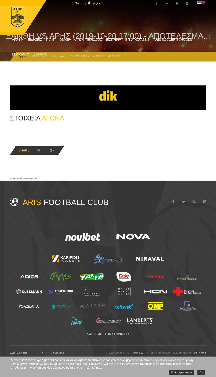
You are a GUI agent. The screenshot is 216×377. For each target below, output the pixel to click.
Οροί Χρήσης (18, 352)
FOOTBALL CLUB (65, 202)
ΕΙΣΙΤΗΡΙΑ (113, 39)
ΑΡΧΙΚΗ (18, 39)
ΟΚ (201, 372)
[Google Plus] (51, 150)
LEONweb (199, 352)
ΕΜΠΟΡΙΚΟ (20, 54)
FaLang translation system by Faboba (23, 178)
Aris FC (138, 352)
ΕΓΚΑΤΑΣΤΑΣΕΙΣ (137, 39)
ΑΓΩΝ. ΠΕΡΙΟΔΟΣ (88, 39)
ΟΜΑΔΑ (65, 39)
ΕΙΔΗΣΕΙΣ (35, 39)
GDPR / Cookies (53, 352)
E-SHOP (40, 54)
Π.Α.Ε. (50, 39)
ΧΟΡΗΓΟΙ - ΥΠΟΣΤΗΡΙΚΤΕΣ (108, 333)
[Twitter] (38, 150)
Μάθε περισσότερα (181, 372)
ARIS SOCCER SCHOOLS (173, 39)
